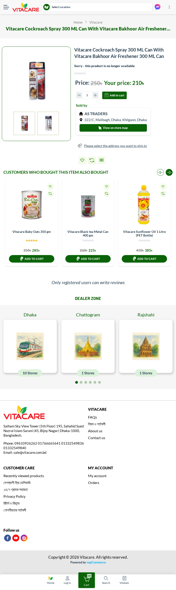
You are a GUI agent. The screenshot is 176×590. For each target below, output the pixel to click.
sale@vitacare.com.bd (30, 452)
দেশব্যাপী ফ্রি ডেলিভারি (16, 482)
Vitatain (124, 583)
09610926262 (25, 443)
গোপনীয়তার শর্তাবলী (14, 510)
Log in (67, 583)
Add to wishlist (82, 160)
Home (50, 583)
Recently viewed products (23, 475)
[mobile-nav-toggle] (7, 7)
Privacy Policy (14, 496)
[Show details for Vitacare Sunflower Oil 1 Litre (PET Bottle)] (144, 205)
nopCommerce (96, 562)
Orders (93, 482)
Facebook (7, 538)
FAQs (92, 417)
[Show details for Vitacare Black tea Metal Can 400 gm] (88, 205)
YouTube (15, 538)
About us (95, 431)
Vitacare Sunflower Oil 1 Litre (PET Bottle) (144, 233)
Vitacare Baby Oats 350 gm (31, 232)
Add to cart (117, 95)
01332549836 (72, 443)
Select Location (61, 7)
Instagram (24, 538)
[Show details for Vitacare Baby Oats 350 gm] (31, 205)
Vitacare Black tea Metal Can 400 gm (87, 233)
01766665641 (49, 443)
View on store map (115, 128)
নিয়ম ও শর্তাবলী (96, 424)
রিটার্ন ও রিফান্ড (11, 503)
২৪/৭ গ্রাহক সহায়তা (15, 489)
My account (97, 475)
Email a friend (101, 160)
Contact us (96, 437)
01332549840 (14, 448)
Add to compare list (92, 160)
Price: (82, 82)
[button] (169, 172)
